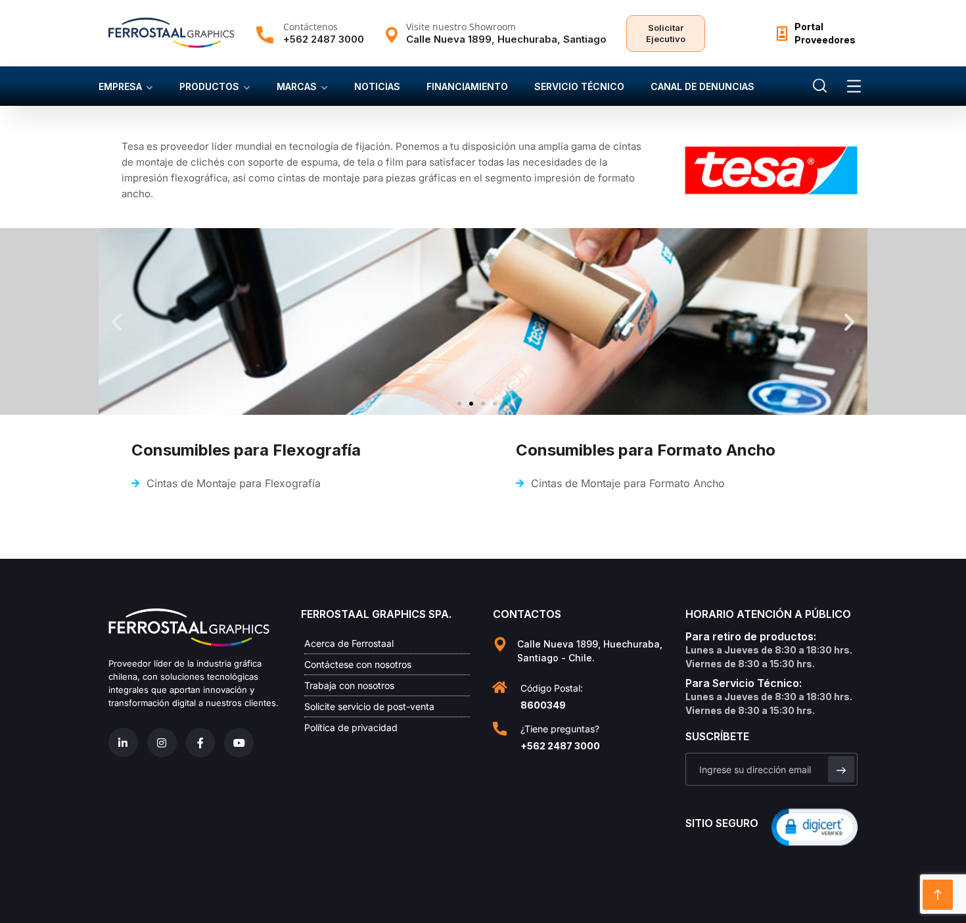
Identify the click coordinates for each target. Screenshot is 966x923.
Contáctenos (310, 26)
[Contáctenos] (264, 34)
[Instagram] (162, 742)
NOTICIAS (377, 86)
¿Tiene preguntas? (559, 728)
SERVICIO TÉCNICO (579, 86)
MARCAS (297, 86)
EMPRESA (120, 86)
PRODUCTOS (209, 86)
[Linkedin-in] (123, 742)
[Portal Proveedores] (782, 33)
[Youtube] (239, 742)
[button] (116, 321)
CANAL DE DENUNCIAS (702, 86)
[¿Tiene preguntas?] (500, 729)
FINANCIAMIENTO (467, 86)
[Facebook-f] (201, 742)
